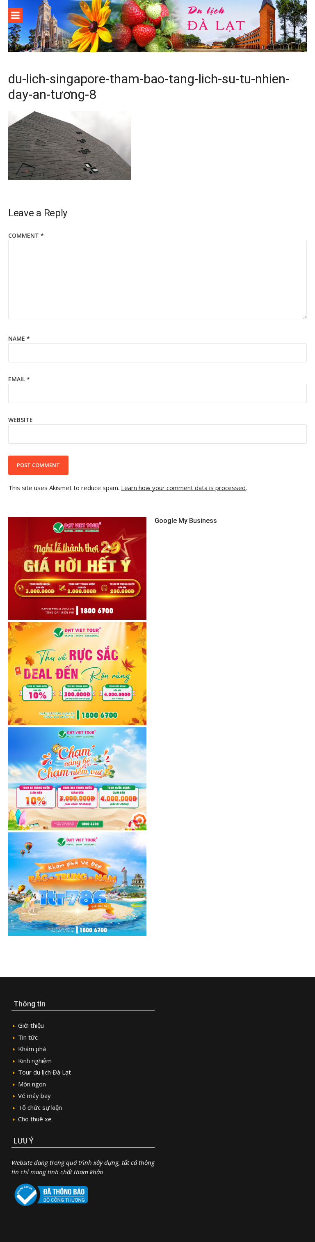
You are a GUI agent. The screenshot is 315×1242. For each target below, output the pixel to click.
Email (19, 379)
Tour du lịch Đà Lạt (44, 1072)
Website (20, 420)
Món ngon (32, 1084)
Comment (26, 235)
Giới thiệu (31, 1025)
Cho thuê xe (35, 1119)
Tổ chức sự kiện (40, 1107)
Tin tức (28, 1037)
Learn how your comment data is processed (183, 488)
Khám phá (32, 1049)
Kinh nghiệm (35, 1060)
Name (19, 338)
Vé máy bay (34, 1095)
